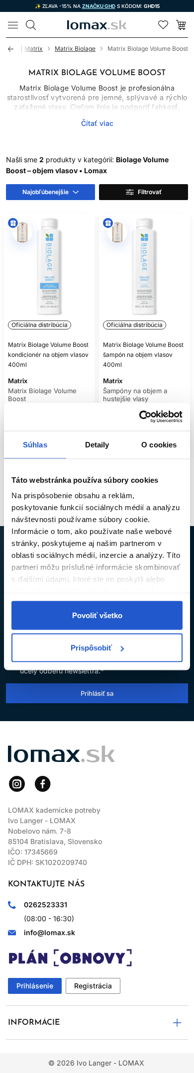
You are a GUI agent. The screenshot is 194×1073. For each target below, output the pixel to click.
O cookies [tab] (159, 444)
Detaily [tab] (97, 444)
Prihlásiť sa (97, 693)
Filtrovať (150, 192)
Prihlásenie (34, 985)
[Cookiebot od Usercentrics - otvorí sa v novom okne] (140, 417)
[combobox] (50, 192)
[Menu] (13, 25)
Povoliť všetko (97, 615)
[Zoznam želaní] (163, 25)
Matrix (33, 48)
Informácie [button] (34, 1023)
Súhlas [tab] (35, 444)
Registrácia (93, 985)
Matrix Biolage (75, 48)
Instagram (17, 784)
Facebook (43, 784)
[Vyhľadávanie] (31, 25)
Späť (15, 49)
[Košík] (181, 25)
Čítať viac (97, 123)
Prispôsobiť (91, 648)
